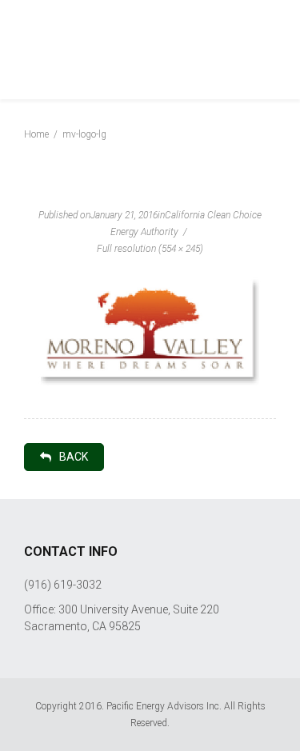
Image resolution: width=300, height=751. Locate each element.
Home (36, 134)
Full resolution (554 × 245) (150, 248)
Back (73, 456)
